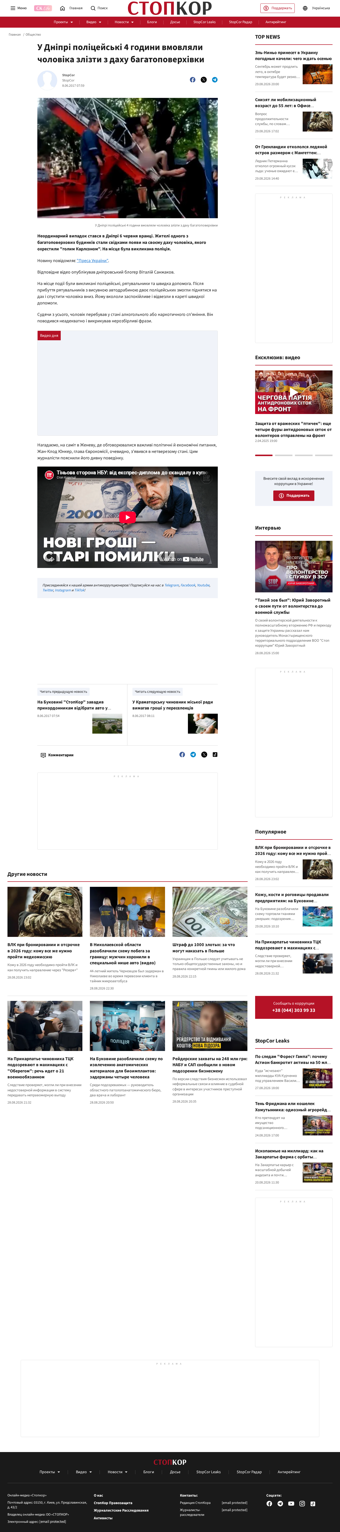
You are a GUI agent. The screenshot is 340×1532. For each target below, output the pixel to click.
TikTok (79, 590)
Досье (175, 22)
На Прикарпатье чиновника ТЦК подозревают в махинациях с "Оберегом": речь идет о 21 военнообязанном (40, 1068)
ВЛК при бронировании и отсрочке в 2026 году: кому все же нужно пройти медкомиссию (43, 951)
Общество (33, 34)
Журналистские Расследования (121, 1510)
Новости (122, 22)
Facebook (187, 585)
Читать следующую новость (157, 691)
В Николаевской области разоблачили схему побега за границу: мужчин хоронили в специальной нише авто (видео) (123, 954)
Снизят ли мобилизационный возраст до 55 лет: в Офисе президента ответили (285, 106)
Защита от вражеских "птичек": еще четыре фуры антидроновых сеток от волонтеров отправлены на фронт (293, 429)
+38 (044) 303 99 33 (293, 1010)
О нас (98, 1495)
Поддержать (282, 8)
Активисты (103, 1518)
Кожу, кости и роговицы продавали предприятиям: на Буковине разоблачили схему (292, 901)
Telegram (171, 585)
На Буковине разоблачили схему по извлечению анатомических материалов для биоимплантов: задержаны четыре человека (126, 1068)
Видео (91, 22)
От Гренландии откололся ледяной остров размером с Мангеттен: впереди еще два (291, 153)
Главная (15, 34)
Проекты (61, 22)
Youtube (203, 585)
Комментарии (60, 755)
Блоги (152, 22)
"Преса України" (92, 261)
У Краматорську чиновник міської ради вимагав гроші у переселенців (172, 705)
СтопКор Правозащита (113, 1503)
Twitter (47, 590)
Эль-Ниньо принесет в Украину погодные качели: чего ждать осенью (293, 56)
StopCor (68, 75)
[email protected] (52, 1521)
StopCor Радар (240, 22)
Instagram (63, 590)
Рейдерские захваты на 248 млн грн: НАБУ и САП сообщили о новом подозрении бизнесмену (209, 1065)
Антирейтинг (276, 22)
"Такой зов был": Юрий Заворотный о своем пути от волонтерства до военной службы (293, 606)
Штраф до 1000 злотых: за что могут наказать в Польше (203, 948)
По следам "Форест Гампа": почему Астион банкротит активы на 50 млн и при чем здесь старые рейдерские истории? (292, 1065)
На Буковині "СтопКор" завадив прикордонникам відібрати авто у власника (72, 708)
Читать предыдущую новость (63, 691)
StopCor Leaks (204, 22)
